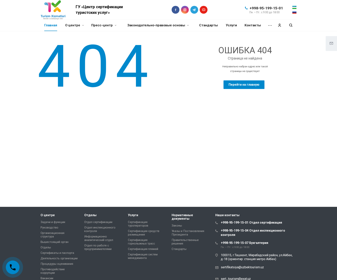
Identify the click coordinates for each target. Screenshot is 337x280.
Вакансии (47, 278)
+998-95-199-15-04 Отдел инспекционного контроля (253, 233)
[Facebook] (175, 10)
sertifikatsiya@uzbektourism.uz (242, 267)
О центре (73, 25)
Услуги (231, 25)
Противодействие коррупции (53, 271)
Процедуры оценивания (57, 264)
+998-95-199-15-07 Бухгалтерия (244, 243)
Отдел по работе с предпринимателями (98, 247)
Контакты (253, 25)
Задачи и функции (53, 222)
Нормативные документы (182, 216)
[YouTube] (204, 10)
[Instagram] (185, 10)
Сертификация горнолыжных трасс (141, 241)
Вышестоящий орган (54, 242)
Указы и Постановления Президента (188, 232)
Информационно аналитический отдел (98, 238)
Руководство (49, 227)
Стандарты (208, 25)
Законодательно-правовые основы (156, 25)
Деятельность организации (59, 258)
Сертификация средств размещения (143, 232)
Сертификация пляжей (143, 249)
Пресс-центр (102, 25)
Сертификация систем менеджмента (143, 256)
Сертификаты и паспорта (57, 253)
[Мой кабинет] (279, 25)
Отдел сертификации (98, 222)
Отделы (46, 247)
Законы (177, 225)
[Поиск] (290, 25)
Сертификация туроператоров (138, 223)
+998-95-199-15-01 (266, 8)
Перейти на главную (244, 84)
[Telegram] (194, 10)
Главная (50, 25)
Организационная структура (52, 234)
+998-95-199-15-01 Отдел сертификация (251, 222)
